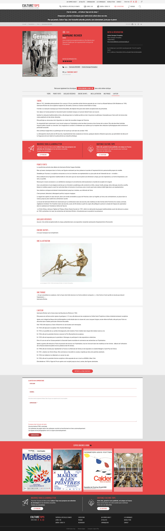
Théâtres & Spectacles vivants (71, 6)
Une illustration (96, 94)
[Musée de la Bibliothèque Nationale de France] (128, 470)
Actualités (82, 2)
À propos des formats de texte (37, 424)
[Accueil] (30, 6)
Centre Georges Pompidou (89, 67)
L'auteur (115, 94)
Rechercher (140, 6)
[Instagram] (43, 520)
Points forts (57, 94)
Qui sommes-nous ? (72, 2)
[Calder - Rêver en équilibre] (97, 470)
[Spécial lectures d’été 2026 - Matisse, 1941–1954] (36, 470)
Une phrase (107, 94)
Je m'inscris (43, 155)
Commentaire (33, 403)
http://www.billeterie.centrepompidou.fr (118, 41)
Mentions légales (81, 528)
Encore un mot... (83, 94)
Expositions (120, 6)
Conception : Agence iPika (93, 528)
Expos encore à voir (84, 88)
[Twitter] (41, 520)
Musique (132, 6)
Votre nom (32, 383)
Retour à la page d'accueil (82, 371)
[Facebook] (38, 520)
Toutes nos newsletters (44, 151)
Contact (119, 2)
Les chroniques (101, 2)
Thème (49, 94)
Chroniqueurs (91, 2)
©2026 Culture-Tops (70, 528)
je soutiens (102, 155)
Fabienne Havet (72, 72)
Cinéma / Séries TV (105, 6)
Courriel (32, 392)
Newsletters (111, 2)
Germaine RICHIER (47, 24)
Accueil (24, 24)
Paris (38, 24)
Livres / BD (90, 6)
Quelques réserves (69, 94)
